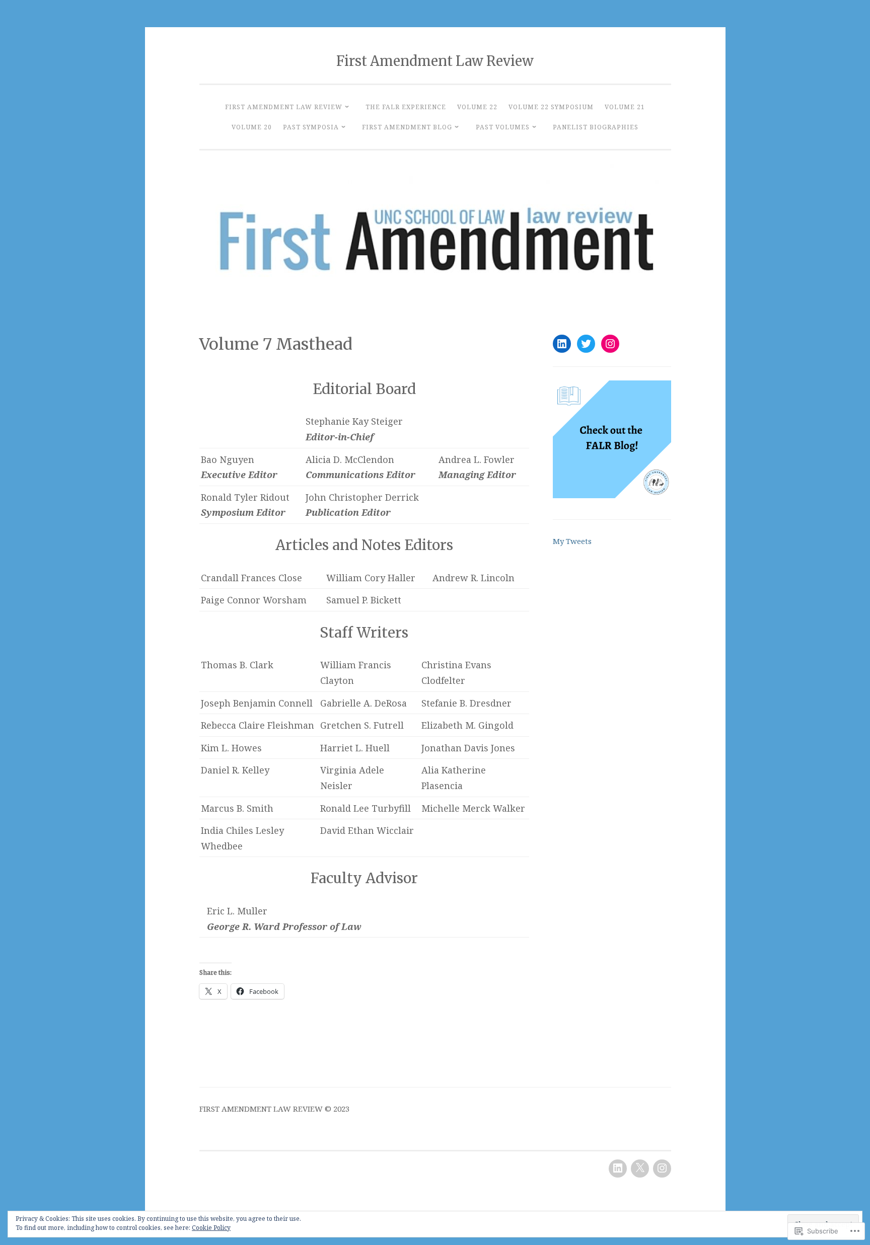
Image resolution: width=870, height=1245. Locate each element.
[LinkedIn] (618, 1168)
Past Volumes (503, 127)
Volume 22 (477, 107)
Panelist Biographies (595, 127)
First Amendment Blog (407, 127)
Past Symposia (311, 127)
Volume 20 (252, 127)
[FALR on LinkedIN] (562, 344)
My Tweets (572, 541)
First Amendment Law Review (435, 60)
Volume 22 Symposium (551, 107)
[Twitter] (586, 344)
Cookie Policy (211, 1227)
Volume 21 (625, 107)
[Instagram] (610, 344)
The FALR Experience (406, 107)
